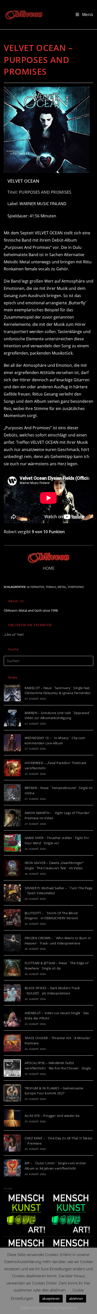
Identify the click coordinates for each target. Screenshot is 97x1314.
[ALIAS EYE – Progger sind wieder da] (12, 1118)
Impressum (67, 1307)
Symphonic (76, 587)
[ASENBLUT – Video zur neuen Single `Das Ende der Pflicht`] (12, 1017)
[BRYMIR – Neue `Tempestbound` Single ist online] (12, 792)
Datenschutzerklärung (38, 1307)
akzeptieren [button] (51, 1298)
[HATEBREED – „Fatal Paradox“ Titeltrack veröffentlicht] (12, 767)
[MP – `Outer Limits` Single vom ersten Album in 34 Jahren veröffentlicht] (12, 1168)
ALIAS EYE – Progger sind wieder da (52, 1115)
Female (51, 587)
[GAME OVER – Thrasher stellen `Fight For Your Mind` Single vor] (12, 843)
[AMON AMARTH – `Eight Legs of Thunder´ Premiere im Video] (12, 817)
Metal (61, 587)
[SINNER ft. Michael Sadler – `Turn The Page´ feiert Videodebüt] (12, 892)
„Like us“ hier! (14, 634)
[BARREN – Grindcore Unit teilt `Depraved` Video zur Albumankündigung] (12, 717)
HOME (48, 568)
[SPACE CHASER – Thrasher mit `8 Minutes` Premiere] (12, 1043)
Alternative (35, 587)
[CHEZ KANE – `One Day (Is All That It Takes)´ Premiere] (12, 1143)
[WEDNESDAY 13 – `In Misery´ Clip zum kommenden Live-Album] (12, 742)
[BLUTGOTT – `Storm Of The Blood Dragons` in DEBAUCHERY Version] (12, 917)
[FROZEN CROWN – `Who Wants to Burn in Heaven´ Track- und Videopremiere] (12, 942)
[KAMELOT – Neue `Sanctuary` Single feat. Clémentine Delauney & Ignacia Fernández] (12, 692)
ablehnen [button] (76, 1298)
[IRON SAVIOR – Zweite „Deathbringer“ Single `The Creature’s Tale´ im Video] (12, 867)
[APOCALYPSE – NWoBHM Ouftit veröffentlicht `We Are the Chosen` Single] (12, 1068)
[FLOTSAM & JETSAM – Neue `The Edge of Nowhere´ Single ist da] (12, 967)
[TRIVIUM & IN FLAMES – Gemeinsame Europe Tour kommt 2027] (12, 1093)
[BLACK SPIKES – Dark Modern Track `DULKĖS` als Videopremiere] (12, 992)
